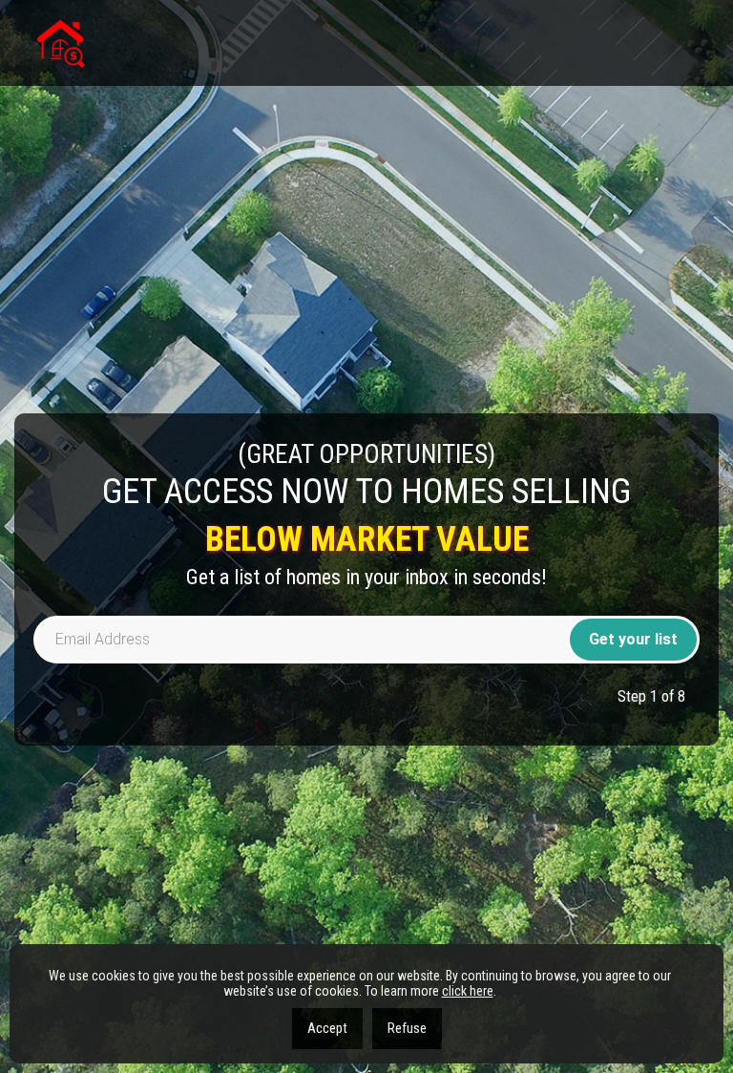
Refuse (407, 1028)
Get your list (633, 639)
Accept (327, 1028)
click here (467, 991)
